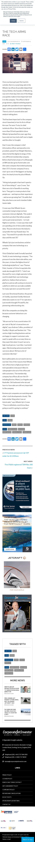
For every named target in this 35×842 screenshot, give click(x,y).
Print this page (16, 43)
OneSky (14, 424)
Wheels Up (27, 424)
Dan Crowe (21, 429)
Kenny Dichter (7, 432)
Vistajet (20, 424)
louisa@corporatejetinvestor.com (15, 761)
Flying (12, 415)
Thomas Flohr (27, 432)
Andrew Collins (12, 429)
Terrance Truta (17, 432)
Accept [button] (13, 21)
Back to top (28, 839)
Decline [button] (22, 21)
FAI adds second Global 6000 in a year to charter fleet (10, 712)
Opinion (10, 420)
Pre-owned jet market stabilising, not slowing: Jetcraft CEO (11, 700)
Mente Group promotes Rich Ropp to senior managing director (11, 689)
